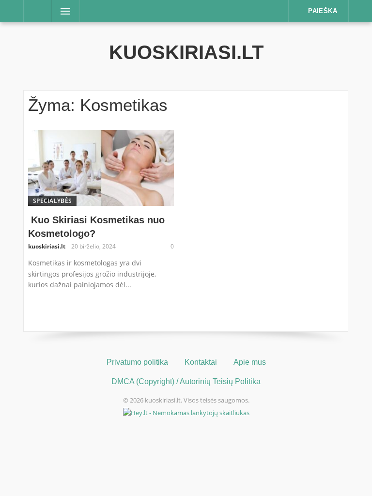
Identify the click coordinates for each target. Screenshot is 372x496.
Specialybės (52, 201)
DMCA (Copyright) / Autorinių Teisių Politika (186, 381)
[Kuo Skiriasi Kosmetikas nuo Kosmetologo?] (101, 167)
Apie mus (249, 362)
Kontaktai (201, 362)
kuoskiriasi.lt (186, 52)
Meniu (62, 11)
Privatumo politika (137, 362)
